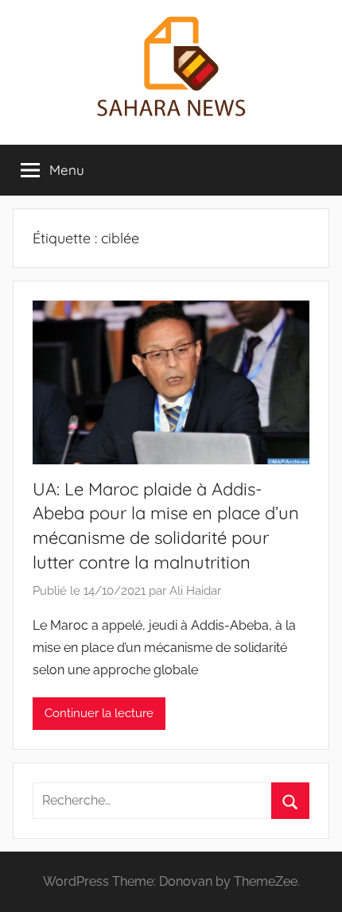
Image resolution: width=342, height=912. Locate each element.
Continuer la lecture (99, 713)
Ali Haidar (195, 591)
